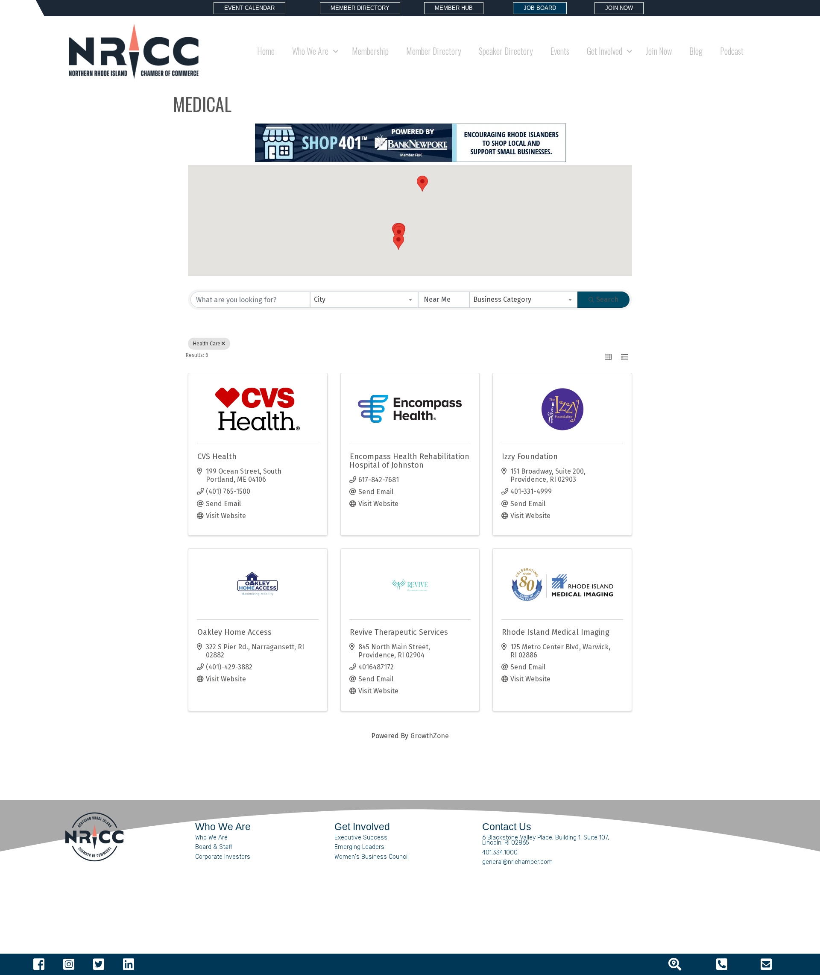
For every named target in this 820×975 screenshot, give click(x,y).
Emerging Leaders (359, 847)
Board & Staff (213, 847)
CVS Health (217, 456)
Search (607, 299)
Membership (370, 50)
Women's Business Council (371, 856)
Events (560, 50)
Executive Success (360, 837)
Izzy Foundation (530, 456)
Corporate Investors (222, 856)
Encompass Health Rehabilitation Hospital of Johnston (409, 461)
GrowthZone (429, 736)
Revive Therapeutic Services (399, 632)
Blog (696, 50)
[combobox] (364, 300)
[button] (422, 183)
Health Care (206, 344)
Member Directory (433, 50)
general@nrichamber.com (517, 862)
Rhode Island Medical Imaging (555, 632)
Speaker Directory (506, 50)
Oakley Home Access (234, 632)
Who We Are (211, 837)
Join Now (659, 50)
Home (266, 50)
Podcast (732, 50)
